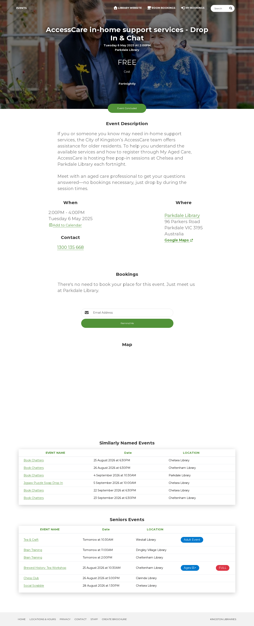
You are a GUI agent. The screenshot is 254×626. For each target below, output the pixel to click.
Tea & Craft (31, 539)
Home (22, 619)
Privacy (65, 619)
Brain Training (33, 550)
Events (21, 8)
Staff (94, 619)
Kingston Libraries (223, 619)
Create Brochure (114, 619)
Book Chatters (34, 460)
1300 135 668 (70, 247)
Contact (80, 619)
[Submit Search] (231, 8)
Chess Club (31, 578)
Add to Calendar (67, 225)
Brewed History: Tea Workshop (45, 568)
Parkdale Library (182, 215)
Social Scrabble (34, 585)
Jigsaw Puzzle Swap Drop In (43, 483)
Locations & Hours (43, 619)
